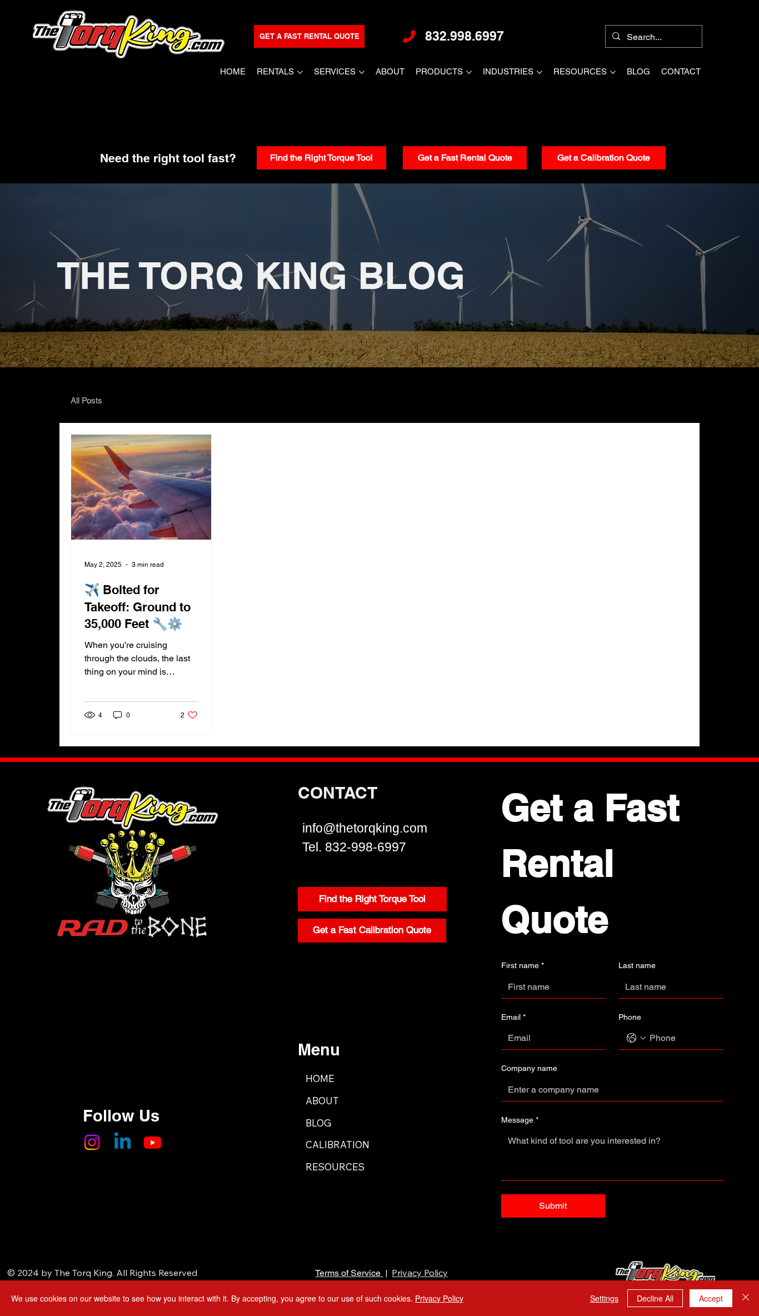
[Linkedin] (122, 1142)
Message (519, 1119)
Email (513, 1017)
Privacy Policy (420, 1272)
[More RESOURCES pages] (613, 72)
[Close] (745, 1298)
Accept (711, 1298)
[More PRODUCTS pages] (469, 72)
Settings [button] (604, 1298)
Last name (637, 965)
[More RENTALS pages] (300, 72)
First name (522, 965)
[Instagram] (92, 1142)
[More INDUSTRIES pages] (539, 72)
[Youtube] (152, 1142)
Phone (629, 1017)
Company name (529, 1068)
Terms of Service (349, 1273)
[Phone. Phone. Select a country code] (636, 1038)
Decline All (655, 1298)
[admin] (679, 8)
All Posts (86, 400)
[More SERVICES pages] (361, 72)
